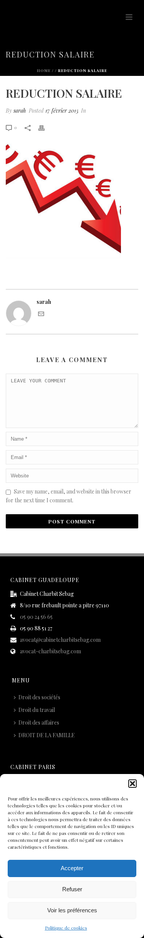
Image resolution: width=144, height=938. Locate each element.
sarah (19, 110)
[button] (132, 783)
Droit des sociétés (39, 697)
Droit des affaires (38, 722)
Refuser (72, 889)
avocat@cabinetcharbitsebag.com (60, 639)
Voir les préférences (72, 910)
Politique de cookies (66, 928)
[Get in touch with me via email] (41, 314)
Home (44, 70)
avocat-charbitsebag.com (50, 651)
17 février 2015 (61, 110)
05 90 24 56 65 (36, 616)
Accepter (72, 868)
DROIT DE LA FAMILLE (46, 735)
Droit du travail (36, 709)
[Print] (45, 127)
